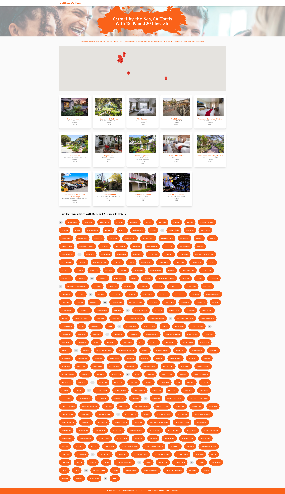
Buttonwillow (67, 254)
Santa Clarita (173, 430)
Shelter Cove (187, 438)
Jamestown (131, 326)
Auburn (108, 230)
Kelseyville (65, 334)
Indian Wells (66, 326)
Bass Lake (205, 230)
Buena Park (152, 246)
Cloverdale (197, 262)
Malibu (86, 350)
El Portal (158, 286)
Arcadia (162, 222)
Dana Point (119, 278)
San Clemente (67, 422)
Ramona (156, 398)
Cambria (137, 254)
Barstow (190, 230)
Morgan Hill (168, 366)
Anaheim (134, 222)
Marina (145, 350)
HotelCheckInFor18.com (70, 3)
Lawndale (82, 342)
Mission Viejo (175, 358)
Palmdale (156, 390)
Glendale (185, 302)
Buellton (136, 246)
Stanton (190, 446)
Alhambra (104, 222)
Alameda (88, 222)
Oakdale (103, 382)
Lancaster (65, 342)
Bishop (199, 238)
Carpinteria (66, 262)
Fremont (65, 302)
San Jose (138, 422)
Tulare (79, 462)
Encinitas (207, 286)
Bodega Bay (66, 246)
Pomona (135, 398)
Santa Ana (117, 430)
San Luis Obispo (182, 422)
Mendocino (82, 358)
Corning (108, 270)
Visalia (64, 470)
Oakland (133, 382)
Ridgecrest (197, 406)
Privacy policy (172, 491)
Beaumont (66, 238)
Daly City (103, 278)
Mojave (207, 358)
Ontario (190, 382)
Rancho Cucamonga (199, 398)
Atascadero (92, 230)
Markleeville (197, 350)
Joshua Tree (149, 326)
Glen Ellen (169, 302)
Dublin (199, 278)
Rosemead (85, 414)
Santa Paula (104, 438)
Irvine (110, 326)
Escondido (65, 294)
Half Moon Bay (141, 310)
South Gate (109, 446)
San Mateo (66, 430)
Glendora (201, 302)
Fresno (80, 302)
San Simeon (100, 430)
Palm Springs (139, 390)
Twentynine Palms (124, 462)
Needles (150, 374)
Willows (64, 478)
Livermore (127, 342)
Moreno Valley (149, 366)
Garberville (117, 302)
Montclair (81, 366)
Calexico (90, 254)
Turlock (92, 462)
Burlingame (185, 246)
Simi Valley (205, 438)
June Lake (179, 326)
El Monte (143, 286)
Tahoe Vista (105, 454)
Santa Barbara (135, 430)
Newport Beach (201, 374)
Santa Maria (66, 438)
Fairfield (100, 294)
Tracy (213, 454)
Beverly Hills (130, 238)
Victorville (216, 462)
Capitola (168, 254)
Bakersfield (174, 230)
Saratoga (138, 438)
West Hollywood (151, 470)
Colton (80, 270)
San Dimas (102, 422)
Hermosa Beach (82, 318)
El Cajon (97, 286)
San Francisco (120, 422)
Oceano (148, 382)
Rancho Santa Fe (89, 406)
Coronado (138, 270)
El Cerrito (128, 286)
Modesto (192, 358)
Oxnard (79, 390)
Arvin (77, 230)
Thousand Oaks (140, 454)
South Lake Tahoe (129, 446)
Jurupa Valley (197, 326)
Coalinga (65, 270)
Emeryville (191, 286)
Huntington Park (157, 318)
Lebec (96, 342)
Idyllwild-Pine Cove (185, 318)
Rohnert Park (67, 414)
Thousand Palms (162, 454)
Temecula (121, 454)
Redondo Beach (142, 406)
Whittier (192, 470)
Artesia (64, 230)
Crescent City (188, 270)
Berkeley (113, 238)
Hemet (64, 318)
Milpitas (159, 358)
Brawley (104, 246)
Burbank (168, 246)
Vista (76, 470)
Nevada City (167, 374)
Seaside (153, 438)
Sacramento (130, 414)
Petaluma (204, 390)
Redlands (123, 406)
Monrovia (65, 366)
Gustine (117, 310)
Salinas (146, 414)
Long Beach (170, 342)
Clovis (211, 262)
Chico (131, 262)
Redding (108, 406)
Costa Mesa (155, 270)
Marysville (65, 358)
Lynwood (65, 350)
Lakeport (209, 334)
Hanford (158, 310)
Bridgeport (120, 246)
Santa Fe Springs (211, 430)
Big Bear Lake (167, 238)
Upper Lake (180, 462)
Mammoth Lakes (103, 350)
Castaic (82, 262)
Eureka (81, 294)
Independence (207, 318)
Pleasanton (119, 398)
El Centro (112, 286)
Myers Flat (116, 374)
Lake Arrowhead (172, 334)
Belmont (98, 238)
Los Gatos (204, 342)
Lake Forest (192, 334)
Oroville (64, 390)
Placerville (101, 398)
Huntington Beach (134, 318)
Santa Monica (85, 438)
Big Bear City (148, 238)
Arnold (190, 222)
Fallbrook (116, 294)
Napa (137, 374)
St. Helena (174, 446)
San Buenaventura (202, 414)
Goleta (215, 302)
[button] (166, 78)
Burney (200, 246)
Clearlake (180, 262)
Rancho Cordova (174, 398)
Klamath (97, 334)
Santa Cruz (191, 430)
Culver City (206, 270)
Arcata (176, 222)
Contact (139, 491)
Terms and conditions (154, 491)
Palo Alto (172, 390)
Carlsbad (184, 254)
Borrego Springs (86, 246)
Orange (205, 382)
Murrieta (100, 374)
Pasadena (188, 390)
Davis (133, 278)
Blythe (212, 238)
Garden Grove (135, 302)
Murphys (85, 374)
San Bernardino (163, 414)
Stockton (65, 454)
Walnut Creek (99, 470)
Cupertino (65, 278)
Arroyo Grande (207, 222)
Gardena (153, 302)
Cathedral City (99, 262)
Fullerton (94, 302)
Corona (123, 270)
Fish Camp (147, 294)
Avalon (122, 230)
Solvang (64, 446)
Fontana (163, 294)
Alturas (119, 222)
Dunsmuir (214, 278)
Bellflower (82, 238)
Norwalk (82, 382)
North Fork (66, 382)
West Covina (130, 470)
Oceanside (164, 382)
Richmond (180, 406)
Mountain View (67, 374)
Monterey (131, 366)
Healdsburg (207, 310)
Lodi (140, 342)
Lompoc (153, 342)
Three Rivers (182, 454)
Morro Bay (184, 366)
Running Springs (104, 414)
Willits (206, 470)
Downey (185, 278)
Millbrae (144, 358)
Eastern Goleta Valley (76, 286)
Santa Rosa (122, 438)
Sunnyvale (81, 454)
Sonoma (79, 446)
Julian (164, 326)
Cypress (81, 278)
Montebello (114, 366)
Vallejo (201, 462)
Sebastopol (169, 438)
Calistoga (105, 254)
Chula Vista (146, 262)
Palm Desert (120, 390)
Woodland (94, 478)
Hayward (190, 310)
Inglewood (95, 326)
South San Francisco (154, 446)
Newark (183, 374)
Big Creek (184, 238)
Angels (148, 222)
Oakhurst (118, 382)
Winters (78, 478)
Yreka (114, 478)
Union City (162, 462)
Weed (115, 470)
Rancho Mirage (68, 406)
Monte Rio (97, 366)
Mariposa (180, 350)
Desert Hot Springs (166, 278)
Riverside (213, 406)
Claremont (163, 262)
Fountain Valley (213, 294)
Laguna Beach (152, 334)
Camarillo (121, 254)
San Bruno (182, 414)
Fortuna (195, 294)
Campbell (153, 254)
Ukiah (148, 462)
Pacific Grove (101, 390)
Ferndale (131, 294)
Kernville (82, 334)
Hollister (115, 318)
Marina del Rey (162, 350)
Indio (81, 326)
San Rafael (83, 430)
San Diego (85, 422)
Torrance (199, 454)
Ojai (178, 382)
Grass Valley (66, 310)
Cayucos (117, 262)
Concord (94, 270)
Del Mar (147, 278)
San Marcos (201, 422)
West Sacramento (174, 470)
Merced (130, 358)
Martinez (213, 350)
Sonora (94, 446)
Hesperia (100, 318)
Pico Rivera (66, 398)
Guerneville (102, 310)
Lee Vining (111, 342)
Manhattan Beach (126, 350)
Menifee (98, 358)
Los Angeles (187, 342)
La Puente (118, 334)
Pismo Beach (84, 398)
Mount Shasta (203, 366)
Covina (171, 270)
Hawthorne (174, 310)
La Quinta (134, 334)
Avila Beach (138, 230)
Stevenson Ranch (208, 446)
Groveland (84, 310)
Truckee (65, 462)
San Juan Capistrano (159, 422)
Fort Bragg (179, 294)
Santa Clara (155, 430)
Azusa (153, 230)
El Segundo (174, 286)
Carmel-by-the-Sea (204, 254)
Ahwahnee (72, 222)
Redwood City (162, 406)
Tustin (106, 462)
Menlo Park (114, 358)
